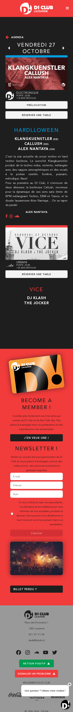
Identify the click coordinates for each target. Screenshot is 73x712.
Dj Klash (36, 298)
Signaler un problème (34, 674)
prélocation (36, 105)
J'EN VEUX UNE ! (36, 438)
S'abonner (36, 533)
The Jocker (36, 303)
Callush (33, 144)
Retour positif (34, 664)
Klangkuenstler (33, 139)
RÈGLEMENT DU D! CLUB (36, 683)
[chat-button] (65, 704)
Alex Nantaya (33, 149)
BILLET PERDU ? (25, 589)
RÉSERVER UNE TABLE (36, 115)
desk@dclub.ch (37, 640)
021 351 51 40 (36, 634)
